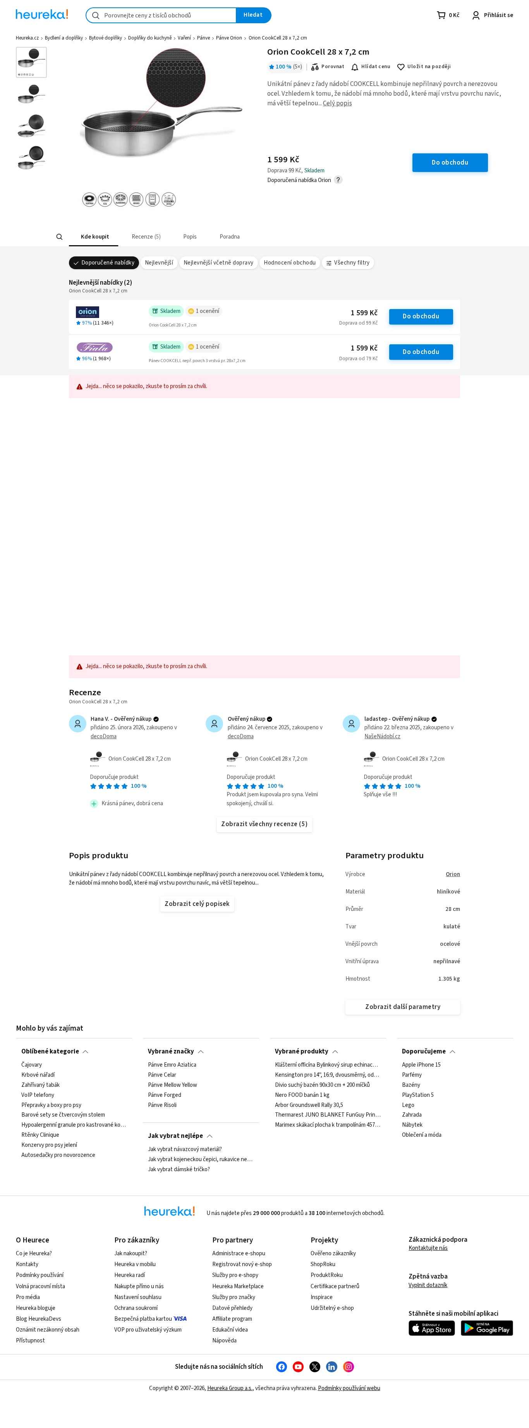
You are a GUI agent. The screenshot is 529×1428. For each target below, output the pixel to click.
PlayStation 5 (418, 1095)
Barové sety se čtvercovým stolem (63, 1115)
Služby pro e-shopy (235, 1275)
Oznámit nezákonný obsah (47, 1330)
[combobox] (161, 15)
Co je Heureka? (34, 1253)
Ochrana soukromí (136, 1308)
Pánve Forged (164, 1095)
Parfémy (412, 1075)
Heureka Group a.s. (229, 1388)
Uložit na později (429, 66)
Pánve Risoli (162, 1105)
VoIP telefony (37, 1095)
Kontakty (27, 1264)
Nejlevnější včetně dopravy (219, 263)
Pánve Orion (229, 37)
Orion (453, 874)
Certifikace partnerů (335, 1286)
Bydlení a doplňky (64, 37)
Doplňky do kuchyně (150, 37)
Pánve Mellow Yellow (172, 1085)
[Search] (59, 237)
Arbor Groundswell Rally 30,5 (309, 1105)
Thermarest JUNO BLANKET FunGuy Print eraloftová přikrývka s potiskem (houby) (328, 1115)
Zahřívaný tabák (40, 1085)
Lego (408, 1105)
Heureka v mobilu (135, 1264)
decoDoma (104, 736)
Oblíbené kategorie (50, 1051)
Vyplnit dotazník (428, 1285)
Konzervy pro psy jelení (49, 1145)
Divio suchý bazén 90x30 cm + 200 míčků (322, 1085)
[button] (94, 237)
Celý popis (337, 103)
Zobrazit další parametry (402, 1007)
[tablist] (211, 236)
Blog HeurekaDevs (38, 1319)
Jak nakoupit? (130, 1253)
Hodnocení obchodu (290, 263)
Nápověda (224, 1341)
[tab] (94, 236)
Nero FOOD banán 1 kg (302, 1095)
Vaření (184, 37)
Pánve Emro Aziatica (172, 1065)
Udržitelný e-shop (332, 1308)
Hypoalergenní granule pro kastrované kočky (74, 1125)
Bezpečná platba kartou (143, 1319)
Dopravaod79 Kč (358, 358)
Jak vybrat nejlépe (175, 1136)
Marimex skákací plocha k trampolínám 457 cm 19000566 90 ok (328, 1125)
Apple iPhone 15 (421, 1065)
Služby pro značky (233, 1297)
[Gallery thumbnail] (31, 62)
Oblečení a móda (421, 1135)
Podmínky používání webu (349, 1388)
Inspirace (322, 1297)
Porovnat (332, 66)
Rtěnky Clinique (40, 1135)
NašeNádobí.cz (382, 736)
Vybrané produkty (301, 1051)
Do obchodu (421, 316)
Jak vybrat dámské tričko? (179, 1170)
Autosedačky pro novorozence (58, 1155)
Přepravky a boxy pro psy (51, 1105)
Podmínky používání (40, 1275)
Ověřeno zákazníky (333, 1253)
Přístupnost (30, 1341)
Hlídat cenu (375, 66)
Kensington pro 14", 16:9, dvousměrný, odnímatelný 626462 (328, 1075)
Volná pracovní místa (40, 1286)
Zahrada (412, 1115)
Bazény (411, 1085)
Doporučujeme (424, 1051)
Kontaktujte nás (428, 1248)
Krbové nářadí (38, 1075)
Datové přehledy (232, 1308)
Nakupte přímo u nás (139, 1286)
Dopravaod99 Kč (358, 323)
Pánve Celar (162, 1075)
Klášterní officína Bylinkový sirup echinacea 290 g (328, 1065)
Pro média (28, 1297)
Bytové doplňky (105, 37)
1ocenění (207, 311)
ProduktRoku (327, 1275)
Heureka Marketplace (238, 1286)
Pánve (203, 37)
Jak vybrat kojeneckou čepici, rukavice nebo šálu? (201, 1159)
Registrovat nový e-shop (242, 1264)
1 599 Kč (364, 313)
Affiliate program (232, 1319)
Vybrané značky (171, 1051)
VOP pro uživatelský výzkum (148, 1330)
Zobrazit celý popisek (197, 904)
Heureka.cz (27, 37)
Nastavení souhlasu (137, 1297)
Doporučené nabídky (108, 263)
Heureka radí (129, 1275)
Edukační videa (230, 1330)
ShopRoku (323, 1264)
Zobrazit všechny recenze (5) (264, 824)
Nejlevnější (159, 263)
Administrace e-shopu (238, 1253)
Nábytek (412, 1125)
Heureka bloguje (35, 1308)
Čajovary (31, 1065)
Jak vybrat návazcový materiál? (185, 1149)
